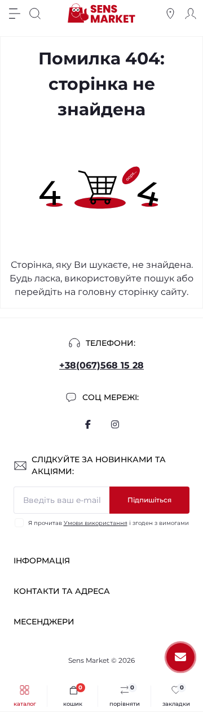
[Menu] (14, 13)
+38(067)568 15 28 (101, 365)
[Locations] (170, 13)
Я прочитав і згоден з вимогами (108, 523)
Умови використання (95, 523)
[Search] (35, 13)
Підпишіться (149, 500)
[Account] (190, 13)
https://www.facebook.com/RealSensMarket (88, 424)
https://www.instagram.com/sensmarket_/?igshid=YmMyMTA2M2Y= (115, 424)
